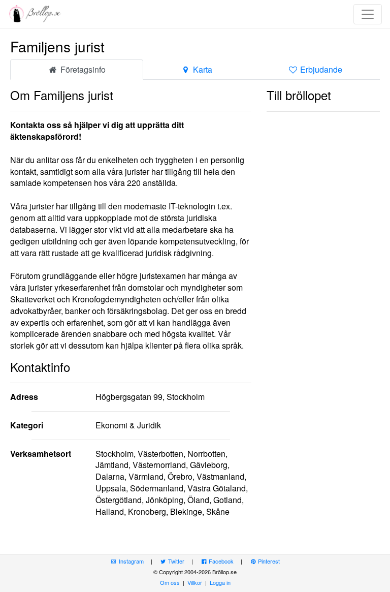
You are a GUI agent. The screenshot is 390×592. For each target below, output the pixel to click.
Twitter (175, 561)
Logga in (220, 582)
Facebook (220, 561)
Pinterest (268, 561)
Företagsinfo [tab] (82, 69)
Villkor (194, 582)
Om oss (170, 582)
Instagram (130, 561)
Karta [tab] (201, 69)
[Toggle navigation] (367, 14)
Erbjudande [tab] (320, 69)
